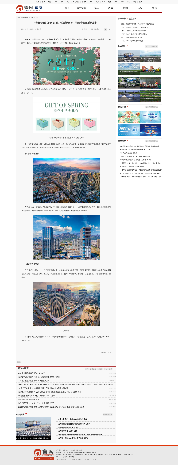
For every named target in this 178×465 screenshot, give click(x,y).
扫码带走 (96, 29)
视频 (140, 2)
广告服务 (72, 450)
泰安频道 (25, 18)
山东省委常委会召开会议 (67, 431)
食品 (97, 2)
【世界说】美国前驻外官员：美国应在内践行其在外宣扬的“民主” (141, 170)
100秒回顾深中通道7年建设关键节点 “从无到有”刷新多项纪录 (140, 146)
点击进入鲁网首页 (152, 46)
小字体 (105, 29)
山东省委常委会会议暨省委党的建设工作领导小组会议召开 (80, 434)
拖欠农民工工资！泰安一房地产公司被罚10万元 (36, 403)
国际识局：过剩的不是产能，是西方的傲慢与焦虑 (136, 156)
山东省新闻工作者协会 (67, 457)
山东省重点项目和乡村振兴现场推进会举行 (74, 424)
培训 (103, 2)
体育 (115, 2)
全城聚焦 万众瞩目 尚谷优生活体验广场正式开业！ (37, 396)
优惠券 (100, 369)
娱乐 (109, 2)
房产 (68, 2)
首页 (37, 2)
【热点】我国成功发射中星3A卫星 (131, 37)
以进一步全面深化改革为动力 (69, 427)
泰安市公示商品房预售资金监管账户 (31, 373)
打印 (85, 29)
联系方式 (65, 450)
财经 (62, 2)
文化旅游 (76, 2)
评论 (128, 2)
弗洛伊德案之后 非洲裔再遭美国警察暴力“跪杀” (135, 149)
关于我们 (59, 450)
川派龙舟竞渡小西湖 (150, 85)
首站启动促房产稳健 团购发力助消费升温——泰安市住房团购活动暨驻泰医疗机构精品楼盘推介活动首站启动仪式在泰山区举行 (66, 384)
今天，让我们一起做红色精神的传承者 (72, 419)
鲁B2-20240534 (110, 455)
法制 (134, 2)
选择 (110, 369)
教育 (110, 8)
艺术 (122, 2)
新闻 (43, 2)
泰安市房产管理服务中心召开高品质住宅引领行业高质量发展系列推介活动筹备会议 (49, 392)
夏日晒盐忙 (129, 98)
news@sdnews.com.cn (88, 453)
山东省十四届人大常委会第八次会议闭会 (73, 438)
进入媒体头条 (107, 414)
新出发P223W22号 (91, 455)
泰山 (105, 369)
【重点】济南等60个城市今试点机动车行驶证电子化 (137, 24)
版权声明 (79, 450)
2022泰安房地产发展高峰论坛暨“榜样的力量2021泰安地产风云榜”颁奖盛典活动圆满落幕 (51, 407)
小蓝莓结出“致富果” (150, 98)
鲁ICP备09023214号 (127, 455)
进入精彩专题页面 (152, 107)
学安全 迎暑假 (150, 72)
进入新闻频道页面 (152, 141)
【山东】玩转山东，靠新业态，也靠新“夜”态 (134, 27)
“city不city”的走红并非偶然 (128, 153)
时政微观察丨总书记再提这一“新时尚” (132, 166)
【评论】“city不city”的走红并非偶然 (131, 41)
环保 (139, 8)
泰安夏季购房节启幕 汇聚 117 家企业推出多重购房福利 (39, 377)
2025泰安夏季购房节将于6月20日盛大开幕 (34, 381)
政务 (55, 2)
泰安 (86, 369)
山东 (49, 2)
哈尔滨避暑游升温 (129, 85)
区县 (96, 8)
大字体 (109, 29)
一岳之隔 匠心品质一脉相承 (28, 399)
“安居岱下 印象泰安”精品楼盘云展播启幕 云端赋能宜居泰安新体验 (43, 388)
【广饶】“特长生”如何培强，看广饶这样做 (133, 34)
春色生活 (93, 369)
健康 (91, 2)
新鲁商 (84, 2)
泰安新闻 (82, 8)
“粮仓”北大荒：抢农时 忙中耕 (129, 72)
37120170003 (67, 455)
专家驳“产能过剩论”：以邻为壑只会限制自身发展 (135, 160)
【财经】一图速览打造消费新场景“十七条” (133, 31)
